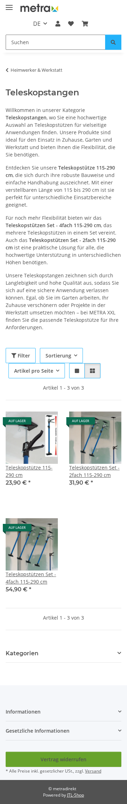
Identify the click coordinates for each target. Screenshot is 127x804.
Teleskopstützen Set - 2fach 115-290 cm (94, 471)
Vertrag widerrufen (63, 759)
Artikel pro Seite (33, 370)
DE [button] (37, 24)
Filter (23, 355)
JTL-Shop (75, 795)
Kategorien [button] (22, 653)
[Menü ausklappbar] (9, 4)
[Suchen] (113, 42)
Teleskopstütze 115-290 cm (29, 471)
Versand (93, 771)
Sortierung (58, 355)
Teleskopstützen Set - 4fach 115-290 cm (31, 578)
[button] (58, 24)
